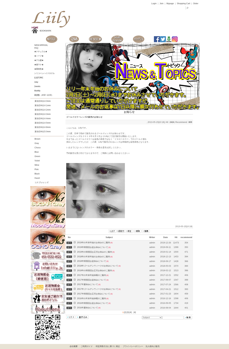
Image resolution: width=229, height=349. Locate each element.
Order (195, 3)
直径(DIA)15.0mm (43, 131)
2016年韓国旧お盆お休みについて (93, 303)
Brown (37, 139)
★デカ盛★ (38, 60)
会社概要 (74, 346)
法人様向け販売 (153, 346)
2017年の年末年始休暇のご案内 (92, 275)
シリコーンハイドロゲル (44, 73)
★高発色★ (38, 69)
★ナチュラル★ (40, 51)
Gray (37, 143)
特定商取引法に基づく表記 (108, 346)
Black (37, 174)
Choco (38, 147)
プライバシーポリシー (133, 346)
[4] (130, 312)
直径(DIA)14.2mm (43, 110)
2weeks (37, 86)
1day (36, 82)
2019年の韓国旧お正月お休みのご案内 (95, 252)
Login (154, 3)
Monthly (37, 91)
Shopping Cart (183, 3)
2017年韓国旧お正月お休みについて (94, 294)
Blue (37, 152)
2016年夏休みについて (88, 307)
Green (37, 156)
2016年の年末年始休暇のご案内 (92, 298)
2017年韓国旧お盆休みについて (92, 280)
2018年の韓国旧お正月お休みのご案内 (95, 270)
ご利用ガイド (87, 346)
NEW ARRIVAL (41, 45)
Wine (37, 165)
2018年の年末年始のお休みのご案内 (94, 256)
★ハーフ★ (38, 56)
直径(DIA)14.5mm (43, 123)
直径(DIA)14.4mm (43, 118)
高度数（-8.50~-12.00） (43, 95)
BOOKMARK (45, 31)
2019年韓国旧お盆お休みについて (93, 247)
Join (161, 3)
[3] (128, 312)
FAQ (36, 48)
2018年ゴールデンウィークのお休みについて (99, 266)
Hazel (37, 178)
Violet (37, 161)
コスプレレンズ (42, 182)
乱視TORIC (38, 77)
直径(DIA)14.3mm (43, 114)
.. (132, 312)
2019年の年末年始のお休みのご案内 (94, 242)
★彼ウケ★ (38, 64)
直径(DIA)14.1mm (43, 105)
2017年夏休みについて (88, 284)
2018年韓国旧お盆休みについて (92, 261)
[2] (125, 312)
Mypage (170, 3)
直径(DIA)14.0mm (43, 101)
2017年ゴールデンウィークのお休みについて (99, 289)
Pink (37, 169)
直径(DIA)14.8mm (43, 127)
